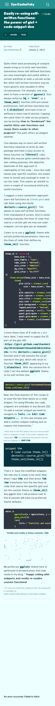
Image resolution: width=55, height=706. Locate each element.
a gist (44, 332)
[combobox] (48, 4)
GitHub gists (37, 199)
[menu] (6, 4)
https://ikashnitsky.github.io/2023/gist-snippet (25, 594)
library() (32, 154)
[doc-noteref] (32, 425)
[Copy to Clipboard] (49, 509)
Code (47, 13)
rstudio (13, 34)
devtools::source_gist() (20, 207)
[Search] (47, 4)
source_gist (23, 384)
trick (23, 34)
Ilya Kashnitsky (11, 49)
